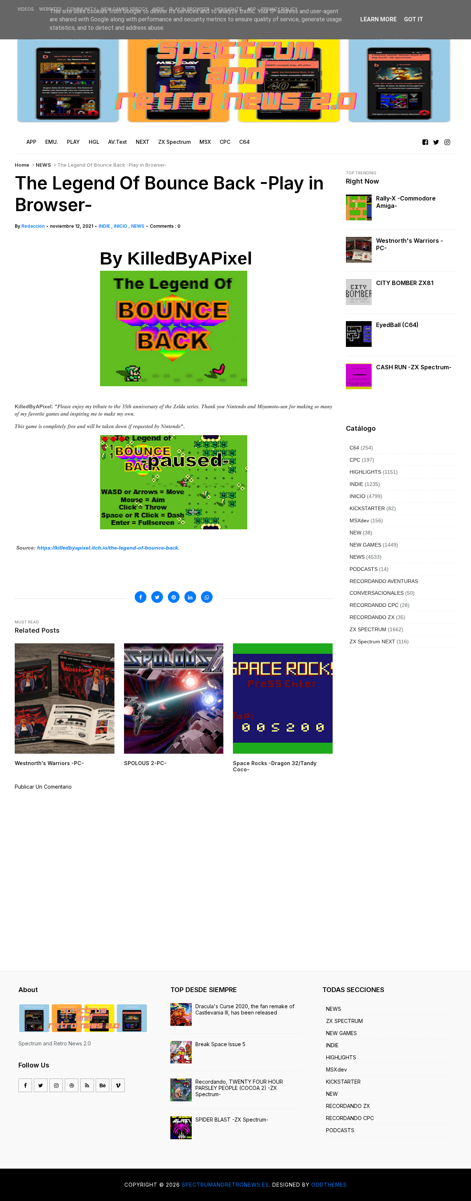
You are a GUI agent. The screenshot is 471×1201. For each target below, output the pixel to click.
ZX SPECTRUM (368, 629)
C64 (354, 448)
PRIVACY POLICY (279, 9)
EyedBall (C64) (397, 324)
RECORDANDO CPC (374, 605)
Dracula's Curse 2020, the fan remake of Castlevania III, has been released (244, 1009)
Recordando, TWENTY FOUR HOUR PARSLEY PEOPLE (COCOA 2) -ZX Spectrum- (239, 1088)
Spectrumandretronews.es (225, 1185)
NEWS (43, 165)
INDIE (158, 9)
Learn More (378, 19)
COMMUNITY (81, 9)
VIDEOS (25, 9)
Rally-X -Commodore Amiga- (406, 202)
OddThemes (329, 1185)
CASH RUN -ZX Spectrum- (413, 367)
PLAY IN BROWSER (189, 9)
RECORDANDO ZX (372, 617)
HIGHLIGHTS (228, 9)
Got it (413, 19)
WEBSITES (50, 9)
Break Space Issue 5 (220, 1044)
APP (251, 9)
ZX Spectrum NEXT (372, 641)
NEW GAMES (365, 545)
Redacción (33, 226)
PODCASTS (364, 569)
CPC (355, 460)
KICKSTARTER (367, 508)
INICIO (121, 226)
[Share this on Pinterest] (174, 597)
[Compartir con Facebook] (140, 597)
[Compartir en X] (157, 597)
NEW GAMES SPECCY (124, 9)
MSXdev (359, 520)
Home (22, 165)
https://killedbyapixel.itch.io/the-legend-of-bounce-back (107, 548)
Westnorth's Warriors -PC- (409, 244)
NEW (355, 533)
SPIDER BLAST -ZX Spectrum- (231, 1119)
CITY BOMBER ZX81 (404, 283)
